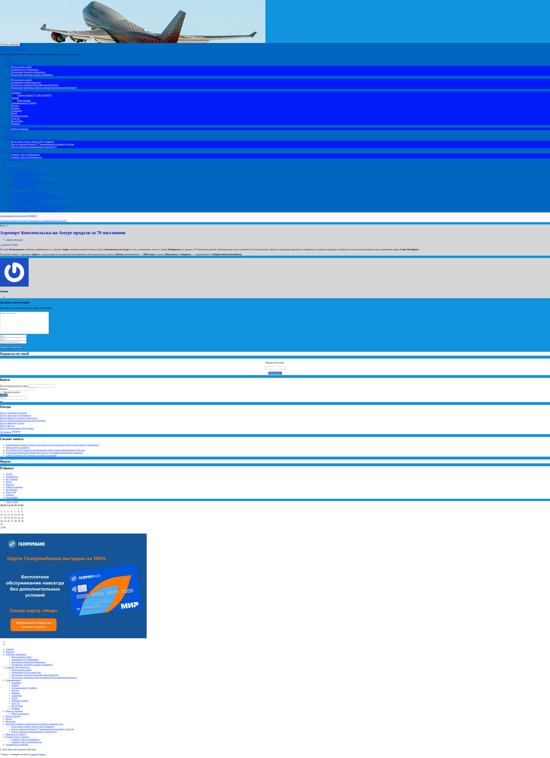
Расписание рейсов (15, 190)
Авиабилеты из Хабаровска (25, 69)
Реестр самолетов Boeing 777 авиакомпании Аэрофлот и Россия (42, 144)
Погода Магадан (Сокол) (12, 423)
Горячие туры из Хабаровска (25, 154)
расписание (11, 489)
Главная (9, 59)
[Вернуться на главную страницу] (266, 42)
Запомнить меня (11, 392)
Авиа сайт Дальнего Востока (14, 49)
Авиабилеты (12, 167)
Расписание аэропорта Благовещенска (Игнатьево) (36, 208)
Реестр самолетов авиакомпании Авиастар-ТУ (34, 147)
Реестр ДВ (11, 492)
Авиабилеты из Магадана (24, 177)
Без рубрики (12, 479)
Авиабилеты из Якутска (23, 185)
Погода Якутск (7, 426)
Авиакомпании (13, 90)
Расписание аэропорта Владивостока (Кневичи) (34, 85)
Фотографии (12, 497)
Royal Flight (17, 121)
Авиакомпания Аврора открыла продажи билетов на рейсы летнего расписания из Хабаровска (52, 445)
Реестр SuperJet (13, 131)
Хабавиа (15, 108)
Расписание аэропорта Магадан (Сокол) (30, 203)
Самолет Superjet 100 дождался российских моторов (31, 455)
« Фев (3, 527)
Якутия (15, 105)
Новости (10, 62)
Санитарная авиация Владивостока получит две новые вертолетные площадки (44, 452)
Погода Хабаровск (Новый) (13, 413)
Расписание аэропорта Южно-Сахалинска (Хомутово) (37, 198)
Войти (3, 395)
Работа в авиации (25, 126)
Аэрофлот (16, 93)
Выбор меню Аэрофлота (18, 447)
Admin (9, 239)
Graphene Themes (37, 754)
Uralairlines (16, 111)
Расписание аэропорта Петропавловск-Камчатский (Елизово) (41, 206)
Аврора (15, 98)
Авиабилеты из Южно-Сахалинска (28, 175)
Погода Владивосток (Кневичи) (15, 415)
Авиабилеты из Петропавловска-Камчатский (33, 182)
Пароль (3, 389)
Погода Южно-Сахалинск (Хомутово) (18, 418)
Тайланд (10, 495)
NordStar (15, 123)
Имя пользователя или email (13, 386)
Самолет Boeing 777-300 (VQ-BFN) (34, 95)
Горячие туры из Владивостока (26, 157)
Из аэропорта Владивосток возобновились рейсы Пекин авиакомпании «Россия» (45, 450)
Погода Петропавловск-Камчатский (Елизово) (23, 420)
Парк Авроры (24, 100)
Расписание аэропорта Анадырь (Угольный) (33, 211)
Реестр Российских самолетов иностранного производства (34, 139)
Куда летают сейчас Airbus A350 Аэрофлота (32, 142)
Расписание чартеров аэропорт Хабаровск (32, 74)
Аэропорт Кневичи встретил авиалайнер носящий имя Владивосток (33, 221)
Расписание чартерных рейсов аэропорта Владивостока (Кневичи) (44, 87)
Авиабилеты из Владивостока (26, 82)
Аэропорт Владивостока (18, 77)
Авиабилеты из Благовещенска (26, 180)
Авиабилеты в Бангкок (17, 160)
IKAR (14, 113)
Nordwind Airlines (19, 116)
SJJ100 (9, 474)
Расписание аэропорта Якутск (26, 201)
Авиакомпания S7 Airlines (24, 103)
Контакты (10, 136)
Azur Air (15, 118)
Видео (9, 134)
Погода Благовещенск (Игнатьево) (17, 428)
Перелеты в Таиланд (16, 149)
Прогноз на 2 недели (10, 434)
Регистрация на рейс (21, 67)
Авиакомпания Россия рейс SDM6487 (18, 216)
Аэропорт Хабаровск (16, 64)
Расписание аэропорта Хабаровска (28, 72)
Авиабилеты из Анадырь (24, 188)
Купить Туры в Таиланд (17, 152)
